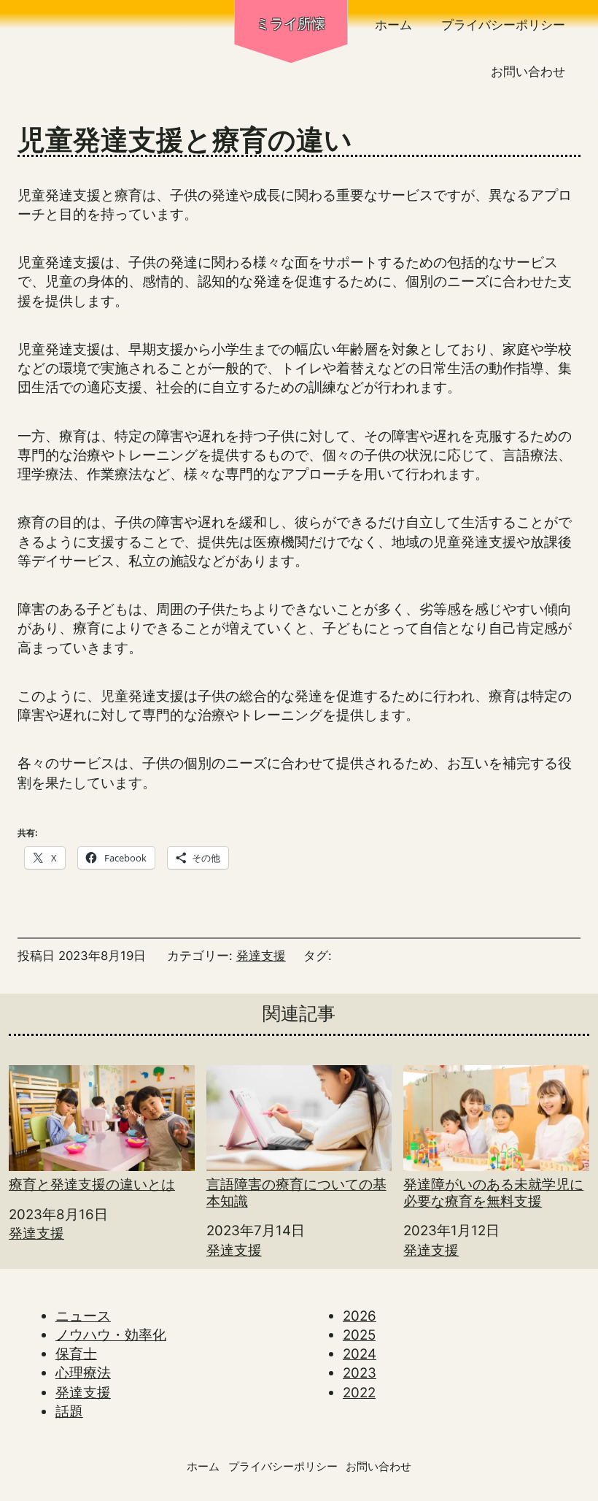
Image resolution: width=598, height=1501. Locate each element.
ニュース (83, 1316)
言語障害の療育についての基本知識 (296, 1193)
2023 (359, 1372)
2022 (359, 1392)
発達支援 (261, 955)
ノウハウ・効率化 (110, 1335)
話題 (69, 1411)
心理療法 (83, 1372)
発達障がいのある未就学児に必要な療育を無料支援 (493, 1193)
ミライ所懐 (290, 23)
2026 (359, 1316)
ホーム (393, 25)
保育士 (76, 1353)
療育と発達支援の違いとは (92, 1184)
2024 (359, 1353)
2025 (359, 1335)
